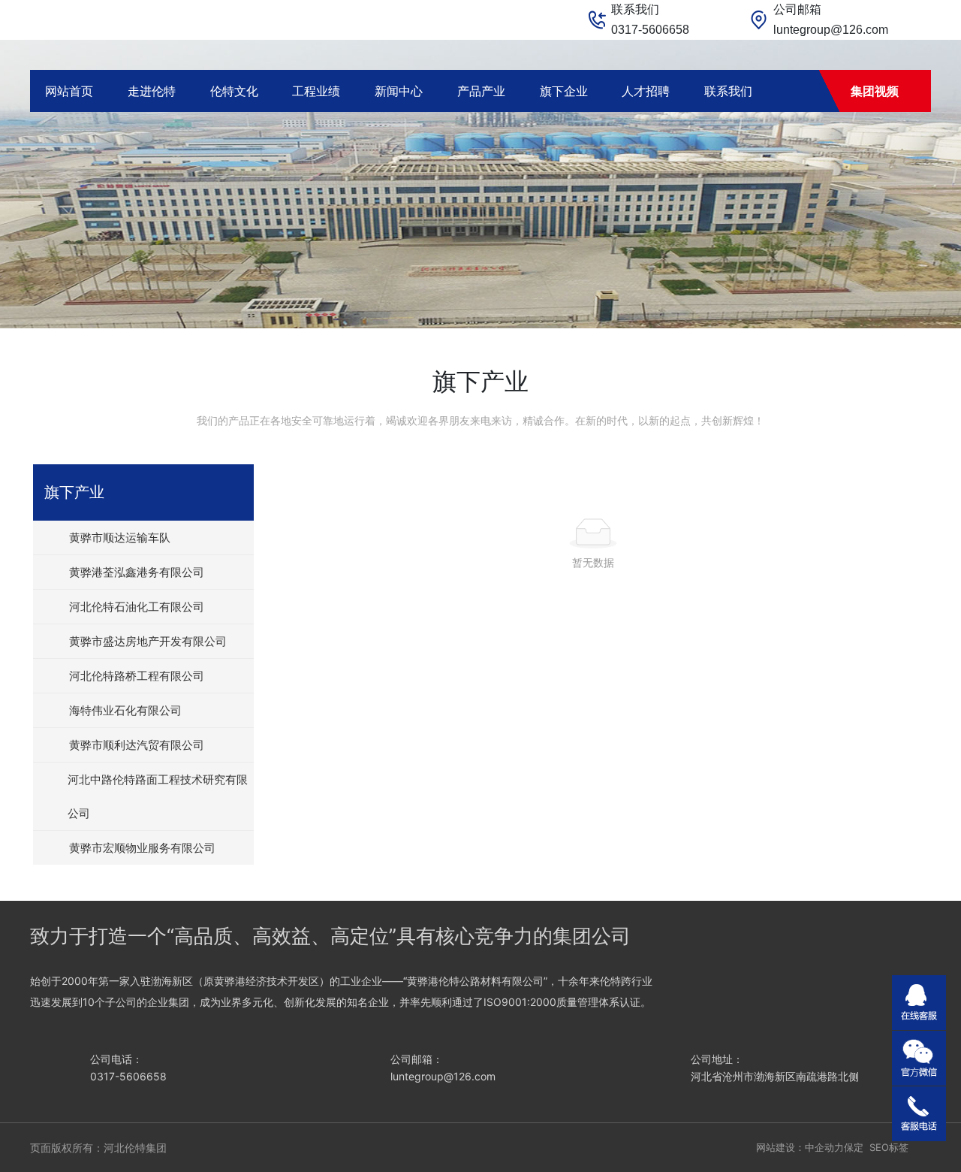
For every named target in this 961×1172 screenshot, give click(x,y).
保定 (853, 1147)
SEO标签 (888, 1147)
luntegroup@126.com (830, 29)
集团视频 (875, 90)
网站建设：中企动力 (800, 1147)
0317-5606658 (650, 29)
